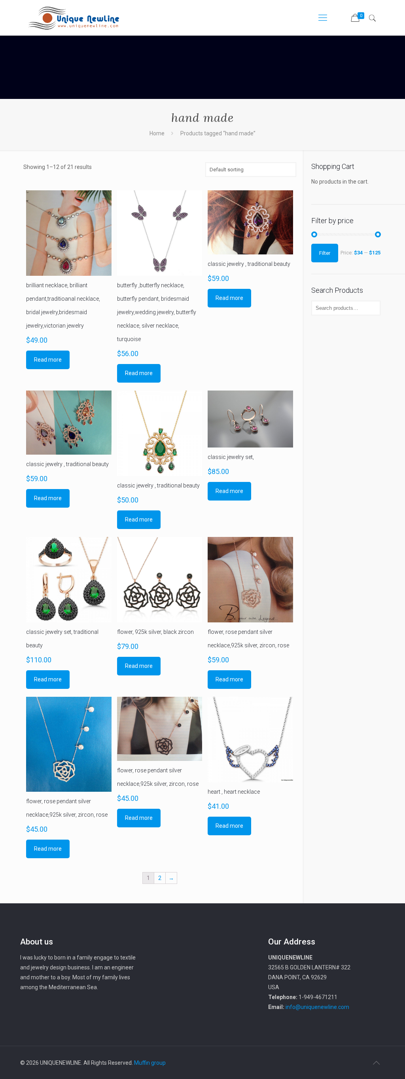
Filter (324, 253)
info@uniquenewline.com (317, 1007)
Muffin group (150, 1063)
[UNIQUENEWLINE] (73, 18)
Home (157, 133)
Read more (48, 360)
